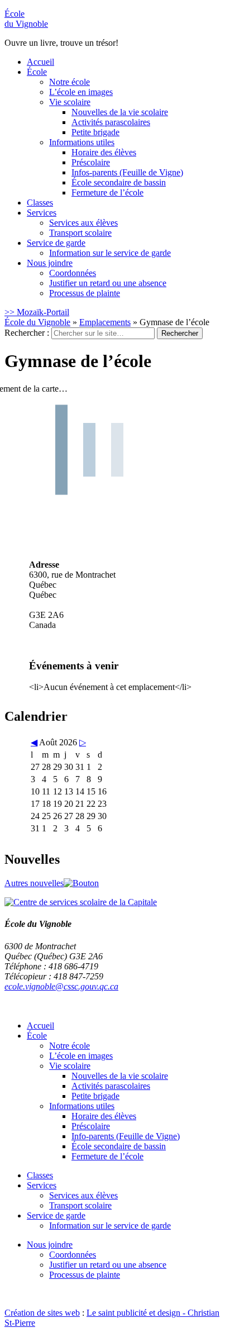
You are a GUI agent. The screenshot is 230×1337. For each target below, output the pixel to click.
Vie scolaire (69, 102)
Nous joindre (50, 263)
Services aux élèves (83, 222)
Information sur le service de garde (110, 253)
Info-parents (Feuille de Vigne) (125, 1136)
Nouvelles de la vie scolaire (119, 112)
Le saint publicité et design (133, 1312)
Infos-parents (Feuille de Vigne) (127, 172)
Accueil (40, 61)
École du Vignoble (37, 322)
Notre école (69, 82)
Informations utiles (81, 142)
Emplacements (105, 322)
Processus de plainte (84, 293)
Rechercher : (26, 332)
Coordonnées (72, 273)
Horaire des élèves (103, 152)
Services (41, 212)
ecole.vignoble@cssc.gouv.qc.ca (61, 986)
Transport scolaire (80, 232)
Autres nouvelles (34, 883)
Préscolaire (90, 162)
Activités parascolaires (110, 122)
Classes (40, 202)
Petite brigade (95, 132)
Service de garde (56, 243)
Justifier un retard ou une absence (107, 283)
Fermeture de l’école (107, 192)
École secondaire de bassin (118, 182)
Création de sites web (42, 1312)
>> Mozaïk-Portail (36, 312)
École (26, 18)
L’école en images (81, 92)
